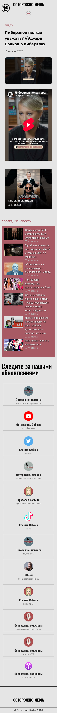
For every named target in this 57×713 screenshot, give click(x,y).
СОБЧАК (28, 575)
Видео (9, 25)
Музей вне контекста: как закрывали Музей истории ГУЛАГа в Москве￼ (37, 251)
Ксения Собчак (28, 450)
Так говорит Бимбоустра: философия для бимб (38, 283)
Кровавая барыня (28, 500)
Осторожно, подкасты (28, 625)
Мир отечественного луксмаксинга (37, 342)
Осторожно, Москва (28, 475)
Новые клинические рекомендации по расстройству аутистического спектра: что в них (36, 325)
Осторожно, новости (28, 399)
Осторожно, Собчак (28, 424)
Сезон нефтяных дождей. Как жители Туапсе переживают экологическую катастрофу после (37, 302)
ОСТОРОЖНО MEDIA (28, 4)
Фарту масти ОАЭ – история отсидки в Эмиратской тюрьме (37, 234)
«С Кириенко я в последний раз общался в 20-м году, (38, 268)
